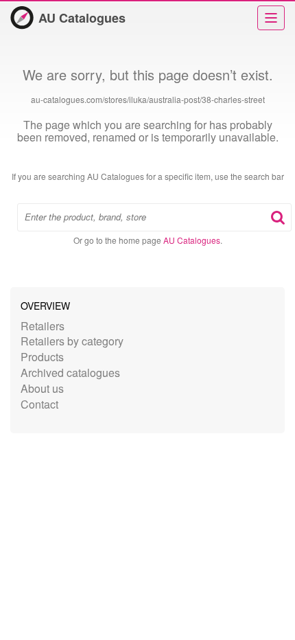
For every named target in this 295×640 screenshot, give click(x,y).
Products (42, 357)
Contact (39, 404)
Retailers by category (72, 341)
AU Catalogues (82, 18)
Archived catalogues (70, 372)
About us (42, 388)
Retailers (42, 326)
